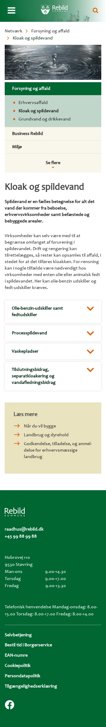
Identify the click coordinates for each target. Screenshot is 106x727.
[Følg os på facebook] (9, 705)
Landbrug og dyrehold (46, 435)
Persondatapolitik (22, 676)
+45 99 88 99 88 (21, 536)
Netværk (13, 31)
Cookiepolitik (18, 665)
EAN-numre (16, 655)
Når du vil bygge (40, 426)
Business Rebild (27, 133)
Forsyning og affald (50, 31)
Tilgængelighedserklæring (31, 686)
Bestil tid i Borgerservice (28, 645)
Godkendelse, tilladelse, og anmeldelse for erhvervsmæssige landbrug (58, 450)
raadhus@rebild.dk (24, 529)
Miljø (17, 147)
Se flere (53, 163)
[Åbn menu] (11, 11)
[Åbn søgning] (95, 11)
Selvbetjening (18, 635)
